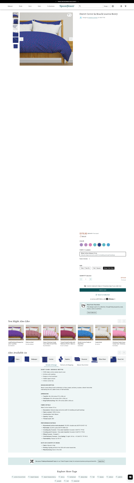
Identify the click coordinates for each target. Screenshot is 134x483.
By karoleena (80, 345)
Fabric (39, 6)
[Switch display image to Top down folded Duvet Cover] (15, 46)
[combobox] (107, 6)
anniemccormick (92, 17)
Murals (20, 6)
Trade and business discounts (67, 1)
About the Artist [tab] (82, 365)
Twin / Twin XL (85, 268)
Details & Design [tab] (51, 365)
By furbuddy (115, 345)
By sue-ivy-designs (64, 345)
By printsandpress (46, 345)
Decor (30, 6)
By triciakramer (11, 345)
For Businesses (51, 6)
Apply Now (101, 461)
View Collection (92, 312)
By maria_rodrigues (30, 344)
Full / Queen (97, 268)
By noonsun (97, 344)
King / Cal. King (108, 268)
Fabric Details (85, 259)
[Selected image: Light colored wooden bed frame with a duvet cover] (15, 15)
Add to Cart (102, 290)
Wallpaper (10, 6)
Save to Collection (103, 295)
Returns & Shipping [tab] (66, 365)
